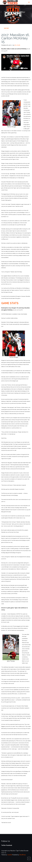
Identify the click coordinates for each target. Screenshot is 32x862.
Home (12, 14)
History (6, 28)
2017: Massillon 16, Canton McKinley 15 (15, 38)
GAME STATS (9, 303)
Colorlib (9, 854)
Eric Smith (17, 45)
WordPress (22, 854)
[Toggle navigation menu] (29, 2)
